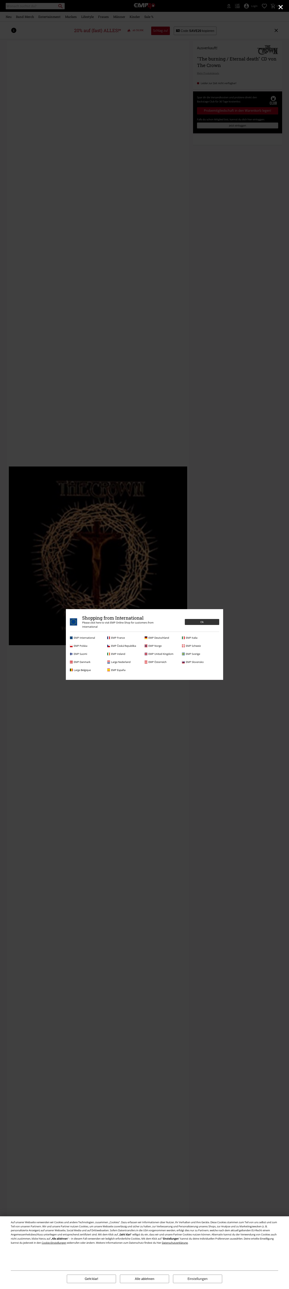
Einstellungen (198, 1279)
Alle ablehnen (144, 1279)
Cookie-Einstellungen (54, 1242)
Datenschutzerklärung (175, 1242)
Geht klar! (91, 1279)
